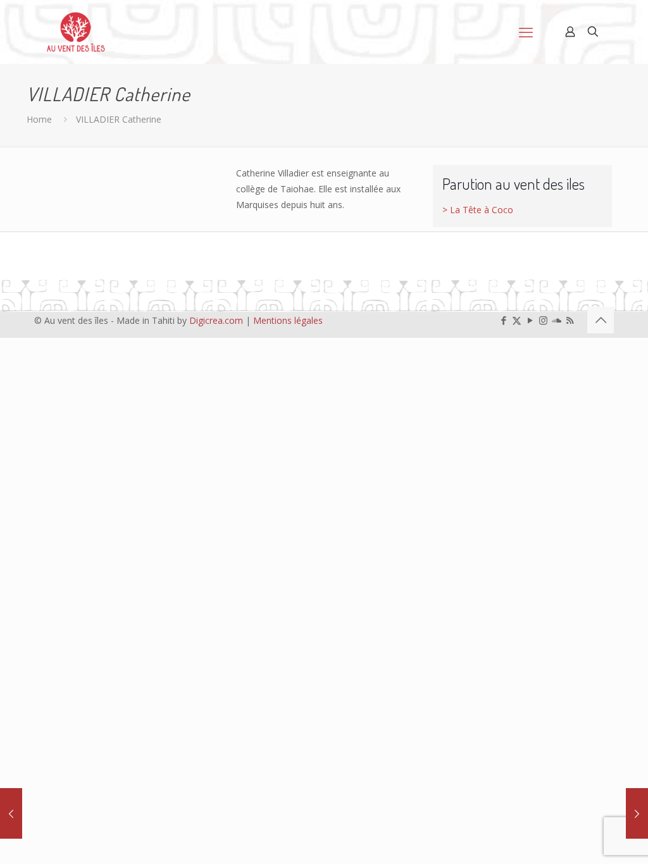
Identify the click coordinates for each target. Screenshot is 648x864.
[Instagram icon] (543, 320)
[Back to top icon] (600, 320)
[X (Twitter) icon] (516, 320)
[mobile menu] (526, 31)
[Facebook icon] (503, 320)
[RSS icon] (570, 320)
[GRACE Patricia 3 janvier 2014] (637, 813)
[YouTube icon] (530, 320)
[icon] (556, 320)
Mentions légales (288, 320)
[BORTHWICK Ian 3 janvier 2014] (11, 813)
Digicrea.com (216, 320)
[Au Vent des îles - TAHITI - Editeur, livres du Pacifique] (76, 31)
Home (39, 119)
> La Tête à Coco (477, 210)
